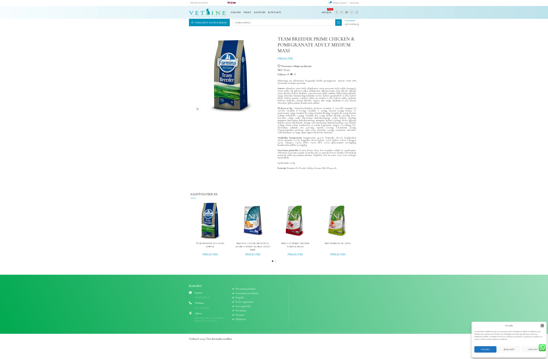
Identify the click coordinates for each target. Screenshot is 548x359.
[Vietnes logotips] (207, 12)
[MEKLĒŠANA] (338, 22)
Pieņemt (485, 349)
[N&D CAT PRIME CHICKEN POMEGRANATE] (295, 220)
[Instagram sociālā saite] (341, 12)
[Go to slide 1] (272, 261)
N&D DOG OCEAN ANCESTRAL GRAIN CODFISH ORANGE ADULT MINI (252, 246)
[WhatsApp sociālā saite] (352, 12)
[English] (228, 2)
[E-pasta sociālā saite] (291, 74)
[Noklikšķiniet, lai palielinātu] (197, 109)
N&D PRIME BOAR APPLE (338, 243)
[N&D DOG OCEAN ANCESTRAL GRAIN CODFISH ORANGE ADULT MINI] (253, 220)
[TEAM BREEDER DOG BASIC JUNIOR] (210, 220)
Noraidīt (509, 349)
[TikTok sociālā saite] (357, 12)
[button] (542, 325)
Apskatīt (533, 349)
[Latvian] (231, 2)
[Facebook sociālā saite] (336, 12)
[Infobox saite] (352, 22)
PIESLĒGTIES (285, 58)
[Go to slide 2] (275, 261)
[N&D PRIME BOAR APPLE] (338, 220)
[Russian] (234, 2)
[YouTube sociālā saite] (346, 12)
